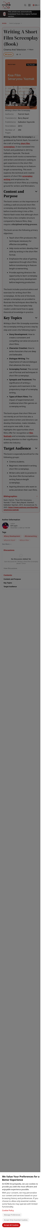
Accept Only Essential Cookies (16, 1220)
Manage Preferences (12, 1215)
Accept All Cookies (11, 1225)
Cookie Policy (8, 1210)
